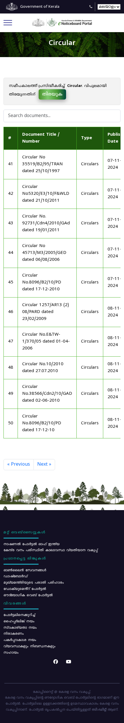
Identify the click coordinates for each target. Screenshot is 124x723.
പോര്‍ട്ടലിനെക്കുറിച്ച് (19, 614)
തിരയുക (52, 94)
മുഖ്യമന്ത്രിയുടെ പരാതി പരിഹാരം (33, 582)
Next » (44, 464)
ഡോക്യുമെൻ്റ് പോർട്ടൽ (24, 588)
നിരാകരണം (13, 633)
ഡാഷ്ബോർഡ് (15, 576)
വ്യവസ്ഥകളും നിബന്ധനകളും (29, 646)
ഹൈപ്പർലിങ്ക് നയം (18, 621)
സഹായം (10, 652)
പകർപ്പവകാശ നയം (19, 639)
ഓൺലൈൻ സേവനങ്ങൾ (24, 570)
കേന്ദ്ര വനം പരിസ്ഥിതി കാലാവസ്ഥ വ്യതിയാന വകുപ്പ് (50, 549)
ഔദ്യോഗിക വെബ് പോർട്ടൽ (27, 594)
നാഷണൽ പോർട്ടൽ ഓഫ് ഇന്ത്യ (31, 543)
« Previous (18, 464)
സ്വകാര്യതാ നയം (20, 627)
